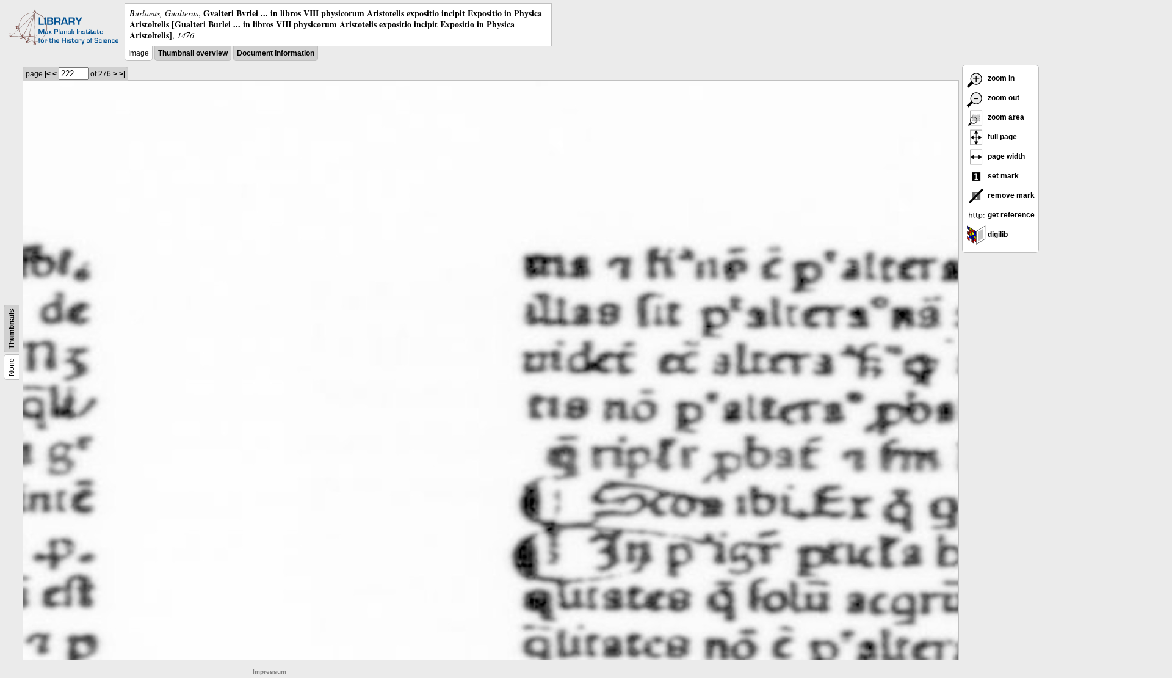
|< (48, 74)
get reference (1010, 215)
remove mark (1010, 195)
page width (1005, 156)
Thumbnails (11, 328)
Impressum (269, 671)
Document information (275, 53)
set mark (1002, 176)
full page (1001, 137)
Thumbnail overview (193, 53)
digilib (997, 234)
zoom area (1005, 117)
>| (122, 74)
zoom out (1002, 97)
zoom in (1000, 78)
